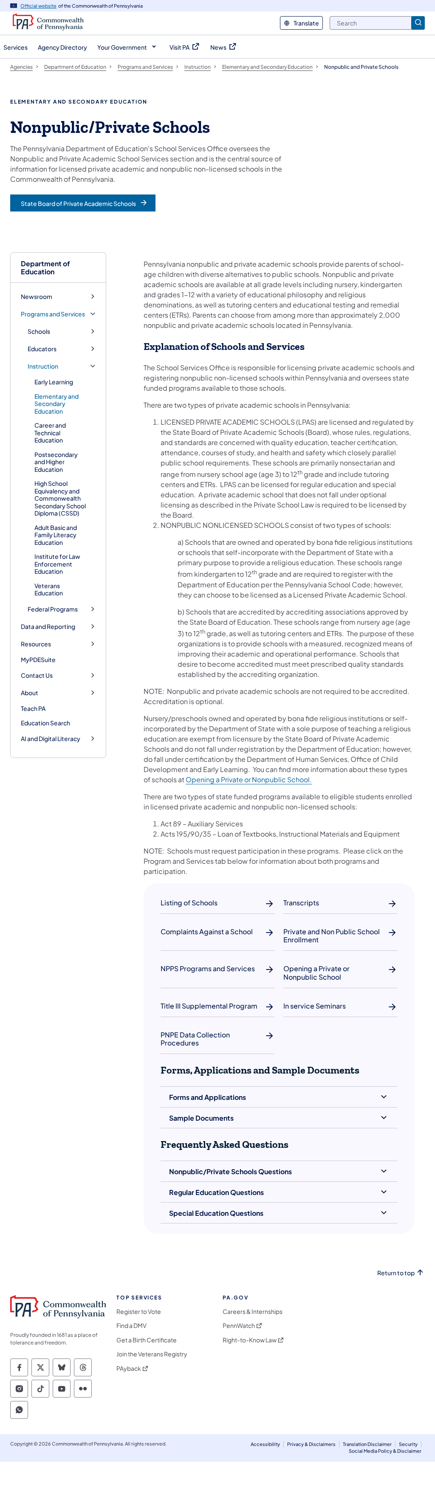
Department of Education (45, 267)
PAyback (128, 1368)
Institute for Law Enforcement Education (57, 563)
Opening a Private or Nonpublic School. (249, 779)
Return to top (396, 1273)
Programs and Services (53, 314)
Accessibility (265, 1444)
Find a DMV (131, 1325)
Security (408, 1444)
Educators (42, 348)
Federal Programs (53, 609)
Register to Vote (138, 1311)
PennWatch (239, 1325)
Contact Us (37, 675)
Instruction (43, 366)
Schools (39, 331)
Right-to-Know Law (250, 1340)
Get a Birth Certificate (146, 1340)
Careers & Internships (252, 1311)
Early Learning (53, 382)
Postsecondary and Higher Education (56, 462)
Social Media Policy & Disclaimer (385, 1451)
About (29, 692)
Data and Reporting (48, 626)
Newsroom (36, 296)
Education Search (45, 723)
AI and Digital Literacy (50, 738)
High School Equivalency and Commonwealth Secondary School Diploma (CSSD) (60, 498)
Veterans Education (48, 589)
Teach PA (33, 708)
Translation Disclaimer (367, 1444)
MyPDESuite (38, 659)
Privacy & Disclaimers (311, 1444)
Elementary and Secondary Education (56, 403)
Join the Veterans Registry (151, 1354)
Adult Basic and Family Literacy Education (55, 535)
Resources (36, 644)
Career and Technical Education (50, 432)
